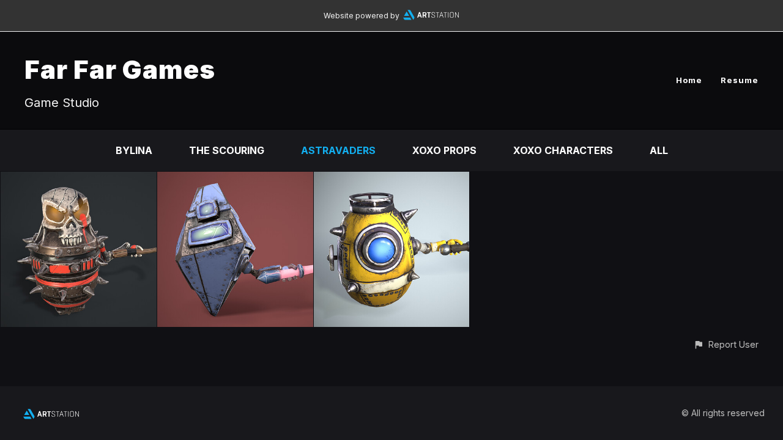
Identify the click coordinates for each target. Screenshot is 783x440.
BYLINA (134, 150)
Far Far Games (119, 69)
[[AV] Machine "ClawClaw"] (79, 180)
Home (689, 80)
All (659, 150)
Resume (740, 80)
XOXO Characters (563, 150)
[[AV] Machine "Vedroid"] (392, 180)
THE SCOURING (226, 150)
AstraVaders (338, 150)
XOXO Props (444, 150)
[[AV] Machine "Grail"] (235, 180)
